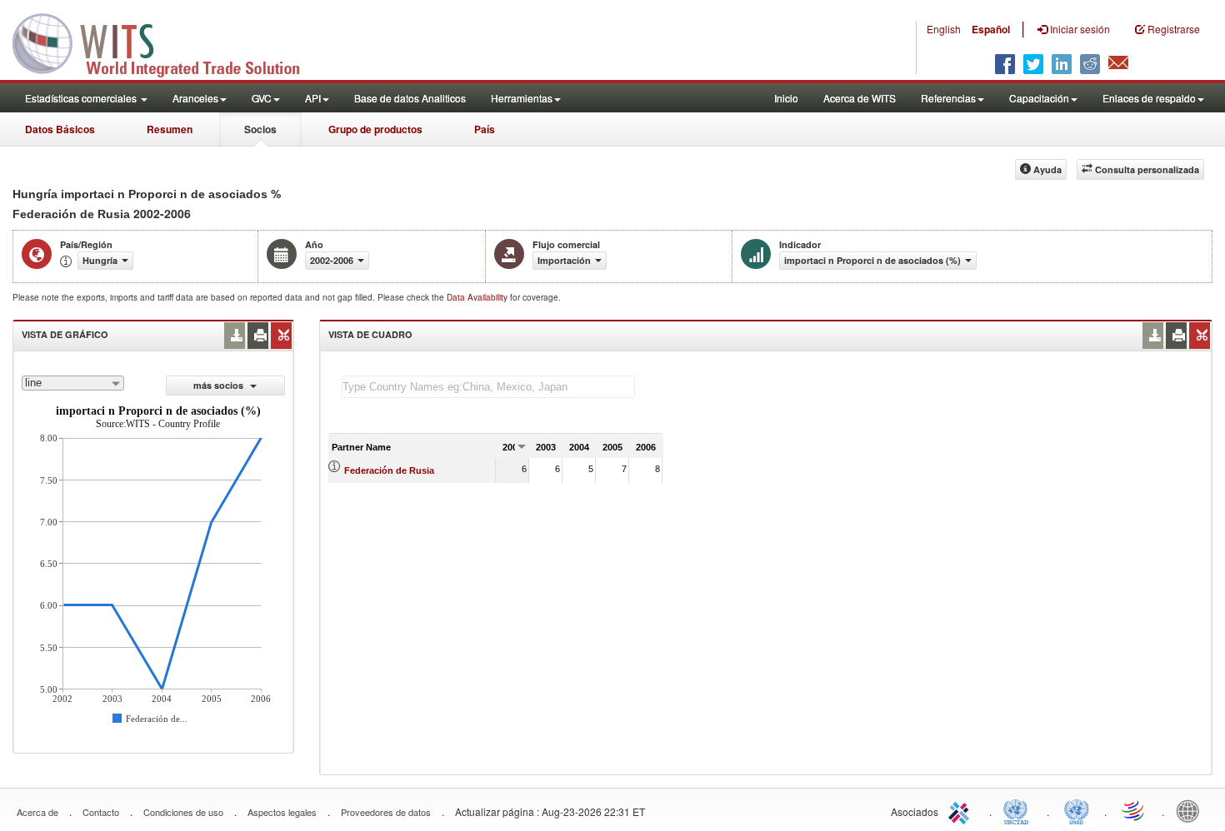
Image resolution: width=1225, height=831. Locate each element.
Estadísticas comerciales (82, 98)
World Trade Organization (1134, 810)
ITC (961, 810)
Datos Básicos (60, 129)
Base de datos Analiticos (410, 98)
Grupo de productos (375, 129)
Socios (260, 129)
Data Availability (478, 297)
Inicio (786, 98)
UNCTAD (1019, 810)
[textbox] (488, 387)
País (484, 129)
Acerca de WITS (859, 98)
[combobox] (73, 383)
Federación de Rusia (389, 470)
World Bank (1191, 810)
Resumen (169, 129)
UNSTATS (1076, 810)
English (944, 29)
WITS (166, 41)
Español (991, 29)
